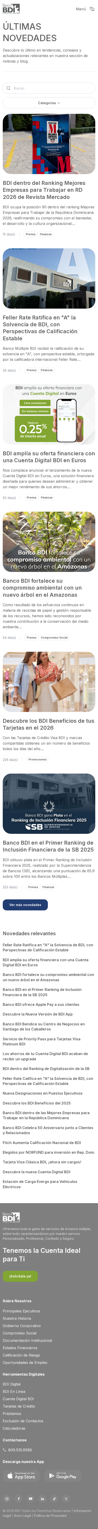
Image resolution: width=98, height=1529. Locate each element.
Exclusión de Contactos (23, 1421)
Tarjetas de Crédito (19, 1406)
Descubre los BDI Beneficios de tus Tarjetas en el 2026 (48, 724)
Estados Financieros (20, 1347)
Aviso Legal (22, 1516)
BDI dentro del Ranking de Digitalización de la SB (46, 1068)
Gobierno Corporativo (22, 1325)
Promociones (37, 759)
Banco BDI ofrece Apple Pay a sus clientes (41, 1004)
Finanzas (46, 234)
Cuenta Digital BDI (18, 1399)
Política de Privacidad (50, 1516)
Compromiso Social (54, 637)
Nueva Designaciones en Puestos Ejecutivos (43, 1093)
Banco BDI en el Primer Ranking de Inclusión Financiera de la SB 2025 (48, 846)
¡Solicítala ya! (20, 1276)
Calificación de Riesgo (21, 1355)
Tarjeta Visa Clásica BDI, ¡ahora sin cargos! (42, 1162)
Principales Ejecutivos (21, 1311)
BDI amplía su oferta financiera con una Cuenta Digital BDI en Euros (49, 457)
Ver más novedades (25, 905)
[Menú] (91, 9)
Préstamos (12, 1413)
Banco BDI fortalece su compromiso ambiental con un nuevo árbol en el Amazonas (42, 587)
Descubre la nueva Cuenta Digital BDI (36, 1172)
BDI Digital (12, 1384)
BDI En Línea (14, 1391)
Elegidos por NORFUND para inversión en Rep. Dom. (49, 1152)
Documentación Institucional (27, 1340)
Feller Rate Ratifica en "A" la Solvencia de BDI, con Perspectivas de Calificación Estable (40, 328)
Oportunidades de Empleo (25, 1362)
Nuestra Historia (17, 1318)
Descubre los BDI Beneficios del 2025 (37, 1103)
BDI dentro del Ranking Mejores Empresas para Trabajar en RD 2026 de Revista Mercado (44, 190)
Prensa (30, 234)
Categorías (47, 103)
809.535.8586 (20, 1450)
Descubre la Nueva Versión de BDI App (38, 1014)
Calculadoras (14, 1428)
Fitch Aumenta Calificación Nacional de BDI (42, 1142)
